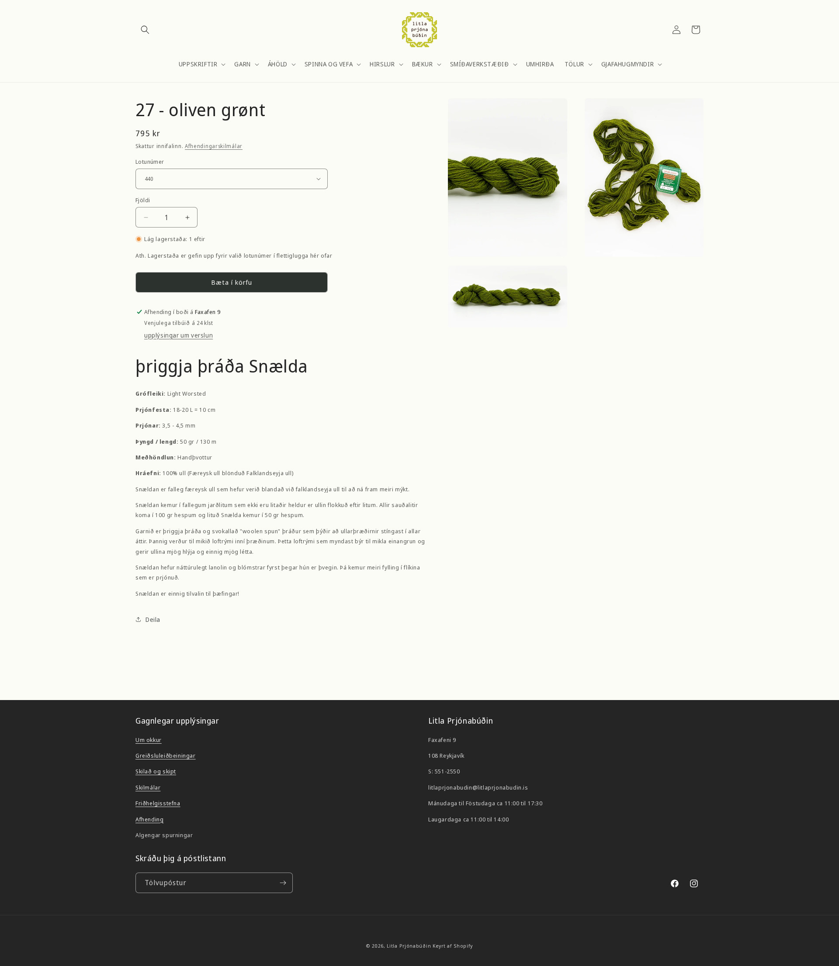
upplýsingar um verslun (178, 335)
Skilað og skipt (155, 771)
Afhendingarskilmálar (214, 146)
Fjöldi (142, 200)
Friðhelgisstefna (157, 803)
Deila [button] (153, 619)
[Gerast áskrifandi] (282, 883)
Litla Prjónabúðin (409, 945)
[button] (145, 29)
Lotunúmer (149, 161)
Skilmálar (147, 787)
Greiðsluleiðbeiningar (165, 755)
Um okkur (148, 740)
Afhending (149, 819)
